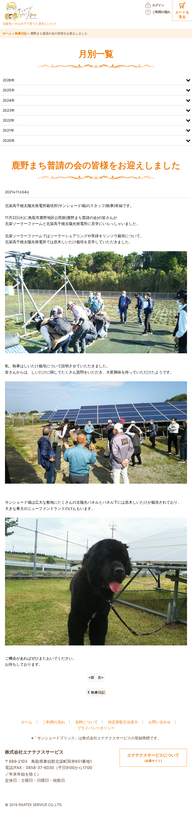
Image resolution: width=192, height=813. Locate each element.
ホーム (26, 722)
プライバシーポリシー (96, 728)
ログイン (158, 5)
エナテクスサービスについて (153, 758)
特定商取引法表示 (123, 722)
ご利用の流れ (161, 12)
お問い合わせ (159, 722)
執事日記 (98, 692)
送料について (86, 722)
